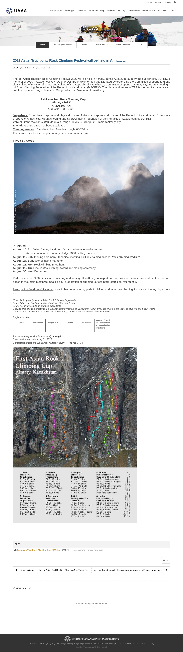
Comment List (22, 588)
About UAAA (56, 10)
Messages (70, 10)
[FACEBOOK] (174, 2)
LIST (167, 560)
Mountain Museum (151, 10)
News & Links (169, 10)
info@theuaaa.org (147, 643)
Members (111, 10)
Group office (134, 10)
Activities (82, 10)
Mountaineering (96, 10)
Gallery (121, 10)
